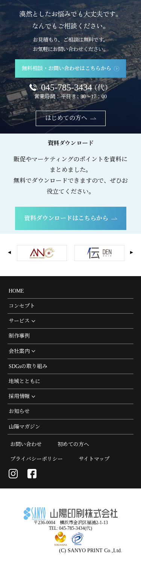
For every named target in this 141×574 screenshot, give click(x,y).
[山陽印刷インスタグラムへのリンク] (13, 473)
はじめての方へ (66, 118)
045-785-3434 (76, 87)
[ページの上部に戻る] (131, 564)
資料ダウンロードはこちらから (66, 218)
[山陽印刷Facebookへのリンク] (32, 473)
